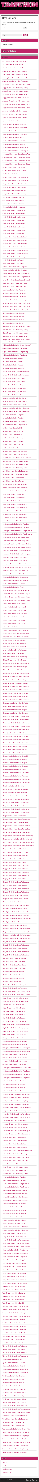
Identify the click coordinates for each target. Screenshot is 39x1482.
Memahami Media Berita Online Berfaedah (15, 676)
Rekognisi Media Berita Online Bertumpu (15, 1200)
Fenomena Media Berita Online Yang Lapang (16, 303)
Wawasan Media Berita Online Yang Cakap (15, 1439)
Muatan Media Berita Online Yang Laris (14, 988)
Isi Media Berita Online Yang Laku (13, 444)
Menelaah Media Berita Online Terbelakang (15, 773)
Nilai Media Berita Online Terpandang (14, 1021)
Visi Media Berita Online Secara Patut (14, 1389)
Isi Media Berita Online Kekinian (12, 431)
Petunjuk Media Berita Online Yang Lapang (15, 1154)
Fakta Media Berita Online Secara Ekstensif (16, 280)
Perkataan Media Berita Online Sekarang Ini (16, 1131)
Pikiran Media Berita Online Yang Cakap (15, 1174)
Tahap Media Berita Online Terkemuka (14, 1276)
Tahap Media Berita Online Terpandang (14, 1283)
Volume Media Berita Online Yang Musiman (16, 1409)
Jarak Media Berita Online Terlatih (13, 481)
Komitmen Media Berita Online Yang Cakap (16, 600)
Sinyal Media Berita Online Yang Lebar (14, 1256)
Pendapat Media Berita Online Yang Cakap (15, 1104)
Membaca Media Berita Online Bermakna (15, 713)
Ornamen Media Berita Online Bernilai (14, 1064)
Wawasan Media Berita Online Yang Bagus (15, 1432)
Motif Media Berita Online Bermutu (13, 978)
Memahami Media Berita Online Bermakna (15, 686)
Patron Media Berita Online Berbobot (13, 1081)
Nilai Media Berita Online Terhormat (13, 1011)
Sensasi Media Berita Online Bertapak (14, 1207)
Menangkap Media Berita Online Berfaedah (15, 729)
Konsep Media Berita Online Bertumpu (14, 613)
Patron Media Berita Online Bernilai (13, 1091)
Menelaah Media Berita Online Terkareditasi (16, 779)
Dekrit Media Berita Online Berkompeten (15, 250)
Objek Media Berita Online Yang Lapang (15, 1028)
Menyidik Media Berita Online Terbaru (14, 942)
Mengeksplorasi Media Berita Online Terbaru (16, 832)
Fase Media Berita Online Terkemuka (14, 293)
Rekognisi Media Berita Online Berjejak (14, 1190)
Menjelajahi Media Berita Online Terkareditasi (16, 918)
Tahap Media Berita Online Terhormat (14, 1273)
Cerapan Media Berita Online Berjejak (14, 184)
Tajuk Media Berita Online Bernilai (13, 1303)
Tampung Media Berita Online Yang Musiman (16, 1313)
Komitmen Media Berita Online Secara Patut (16, 590)
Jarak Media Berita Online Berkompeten (15, 471)
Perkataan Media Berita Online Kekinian (15, 1124)
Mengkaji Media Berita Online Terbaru (14, 879)
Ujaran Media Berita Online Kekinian (13, 1363)
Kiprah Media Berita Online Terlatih (13, 587)
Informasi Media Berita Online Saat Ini (14, 405)
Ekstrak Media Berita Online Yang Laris (14, 270)
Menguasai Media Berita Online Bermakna (15, 905)
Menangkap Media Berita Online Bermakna (15, 739)
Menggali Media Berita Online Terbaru (14, 862)
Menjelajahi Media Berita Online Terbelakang (16, 912)
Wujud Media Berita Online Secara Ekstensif (16, 1442)
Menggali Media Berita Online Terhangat (15, 869)
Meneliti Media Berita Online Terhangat (14, 792)
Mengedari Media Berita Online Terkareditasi (16, 826)
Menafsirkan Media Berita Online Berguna (15, 720)
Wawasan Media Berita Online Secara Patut (16, 1429)
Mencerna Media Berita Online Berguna (14, 746)
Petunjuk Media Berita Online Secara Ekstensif (17, 1150)
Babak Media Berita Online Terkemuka (14, 127)
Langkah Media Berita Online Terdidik (14, 640)
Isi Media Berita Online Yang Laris (13, 448)
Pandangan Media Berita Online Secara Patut (16, 1067)
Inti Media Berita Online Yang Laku (13, 415)
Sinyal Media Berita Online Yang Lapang (15, 1250)
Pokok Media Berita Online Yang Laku (14, 1177)
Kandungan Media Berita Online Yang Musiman (17, 531)
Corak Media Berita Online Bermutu (13, 217)
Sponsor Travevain (32, 1480)
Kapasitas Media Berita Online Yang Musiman (16, 544)
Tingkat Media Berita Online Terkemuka (14, 1349)
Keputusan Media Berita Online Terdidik (14, 557)
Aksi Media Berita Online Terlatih (12, 68)
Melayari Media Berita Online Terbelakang (15, 663)
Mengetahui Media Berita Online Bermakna (15, 859)
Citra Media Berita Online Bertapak (13, 200)
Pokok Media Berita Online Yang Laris (14, 1180)
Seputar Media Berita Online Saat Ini (13, 1223)
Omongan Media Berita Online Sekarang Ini (16, 1048)
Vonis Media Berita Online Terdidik (13, 1422)
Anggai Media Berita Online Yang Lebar (14, 94)
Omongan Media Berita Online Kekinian (14, 1041)
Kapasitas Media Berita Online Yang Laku (15, 537)
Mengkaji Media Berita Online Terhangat (15, 885)
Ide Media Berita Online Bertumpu (13, 368)
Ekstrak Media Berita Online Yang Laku (14, 267)
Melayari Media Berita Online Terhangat (14, 666)
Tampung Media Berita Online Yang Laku (15, 1306)
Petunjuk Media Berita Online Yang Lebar (15, 1160)
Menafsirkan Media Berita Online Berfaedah (16, 716)
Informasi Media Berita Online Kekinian (14, 401)
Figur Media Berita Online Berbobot (13, 313)
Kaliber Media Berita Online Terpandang (14, 521)
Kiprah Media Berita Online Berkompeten (15, 577)
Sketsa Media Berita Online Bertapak (14, 1263)
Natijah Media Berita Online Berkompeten (15, 998)
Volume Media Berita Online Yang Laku (14, 1402)
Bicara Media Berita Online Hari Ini (13, 137)
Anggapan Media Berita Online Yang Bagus (16, 101)
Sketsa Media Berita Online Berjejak (13, 1260)
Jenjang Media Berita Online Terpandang (15, 491)
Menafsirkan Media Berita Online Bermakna (16, 726)
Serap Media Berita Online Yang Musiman (15, 1240)
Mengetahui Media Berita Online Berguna (15, 852)
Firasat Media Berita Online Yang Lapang (15, 330)
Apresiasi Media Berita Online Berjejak (14, 111)
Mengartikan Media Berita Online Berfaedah (16, 802)
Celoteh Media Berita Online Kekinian (14, 170)
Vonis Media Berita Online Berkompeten (15, 1416)
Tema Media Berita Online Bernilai (13, 1343)
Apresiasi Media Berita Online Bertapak (14, 114)
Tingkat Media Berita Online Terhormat (14, 1346)
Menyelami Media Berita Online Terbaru (14, 925)
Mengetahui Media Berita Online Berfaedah (15, 849)
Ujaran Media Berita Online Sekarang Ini (15, 1369)
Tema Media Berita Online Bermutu (13, 1339)
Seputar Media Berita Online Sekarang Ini (15, 1227)
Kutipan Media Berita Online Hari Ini (13, 617)
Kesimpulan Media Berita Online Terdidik (15, 570)
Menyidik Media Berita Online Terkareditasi (15, 952)
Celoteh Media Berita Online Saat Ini (13, 174)
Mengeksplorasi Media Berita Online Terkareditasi (18, 842)
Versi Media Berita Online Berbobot (13, 1376)
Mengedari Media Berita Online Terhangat (15, 822)
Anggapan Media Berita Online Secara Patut (16, 98)
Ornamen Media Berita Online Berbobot (14, 1054)
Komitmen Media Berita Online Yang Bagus (16, 594)
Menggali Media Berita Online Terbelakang (15, 865)
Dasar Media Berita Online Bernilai (13, 233)
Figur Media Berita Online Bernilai (13, 323)
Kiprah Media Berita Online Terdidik (13, 584)
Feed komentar (7, 1469)
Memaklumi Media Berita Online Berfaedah (15, 690)
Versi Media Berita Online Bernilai (13, 1386)
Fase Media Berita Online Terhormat (13, 290)
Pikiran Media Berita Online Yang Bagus (15, 1167)
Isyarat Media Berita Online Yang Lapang (15, 461)
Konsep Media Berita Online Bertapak (14, 607)
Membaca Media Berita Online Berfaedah (15, 703)
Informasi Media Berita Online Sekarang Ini (15, 408)
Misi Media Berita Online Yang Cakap (14, 968)
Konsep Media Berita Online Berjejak (14, 603)
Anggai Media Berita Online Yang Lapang (15, 88)
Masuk (4, 1462)
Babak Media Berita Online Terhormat (14, 124)
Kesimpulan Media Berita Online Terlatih (15, 574)
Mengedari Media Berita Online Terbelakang (16, 819)
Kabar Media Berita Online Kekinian (13, 497)
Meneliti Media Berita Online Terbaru (13, 786)
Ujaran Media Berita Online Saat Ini (13, 1366)
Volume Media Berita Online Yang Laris (14, 1406)
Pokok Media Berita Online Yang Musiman (15, 1184)
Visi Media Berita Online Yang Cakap (14, 1399)
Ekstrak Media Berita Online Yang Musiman (16, 273)
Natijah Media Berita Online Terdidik (13, 1005)
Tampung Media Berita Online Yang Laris (15, 1310)
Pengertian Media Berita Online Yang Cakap (16, 1117)
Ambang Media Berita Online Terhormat (14, 71)
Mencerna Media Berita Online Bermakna (15, 753)
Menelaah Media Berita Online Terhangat (15, 776)
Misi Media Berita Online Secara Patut (14, 958)
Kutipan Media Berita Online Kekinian (14, 620)
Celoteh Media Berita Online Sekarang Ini (15, 177)
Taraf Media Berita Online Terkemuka (14, 1323)
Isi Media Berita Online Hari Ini (12, 428)
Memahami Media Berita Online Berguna (15, 680)
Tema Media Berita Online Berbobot (13, 1333)
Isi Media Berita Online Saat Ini (12, 434)
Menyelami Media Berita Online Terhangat (15, 932)
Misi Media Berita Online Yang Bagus (14, 961)
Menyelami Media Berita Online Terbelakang (16, 928)
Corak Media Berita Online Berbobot (13, 210)
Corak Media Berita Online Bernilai (13, 220)
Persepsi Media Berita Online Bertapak (14, 1140)
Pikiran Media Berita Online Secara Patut (15, 1164)
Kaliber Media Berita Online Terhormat (14, 511)
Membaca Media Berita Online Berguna (14, 706)
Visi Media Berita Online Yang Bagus (14, 1392)
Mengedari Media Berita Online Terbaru (14, 816)
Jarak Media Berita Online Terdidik (13, 477)
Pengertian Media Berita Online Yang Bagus (16, 1111)
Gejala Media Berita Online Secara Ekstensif (16, 345)
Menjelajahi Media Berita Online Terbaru (14, 908)
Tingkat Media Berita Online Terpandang (15, 1356)
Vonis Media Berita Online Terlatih (13, 1425)
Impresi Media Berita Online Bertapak (14, 388)
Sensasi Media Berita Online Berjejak (14, 1203)
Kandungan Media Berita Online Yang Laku (15, 524)
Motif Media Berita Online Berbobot (13, 971)
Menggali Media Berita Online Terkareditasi (15, 872)
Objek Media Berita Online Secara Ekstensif (16, 1024)
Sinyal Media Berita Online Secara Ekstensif (16, 1246)
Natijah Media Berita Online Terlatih (13, 1008)
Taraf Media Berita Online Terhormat (13, 1319)
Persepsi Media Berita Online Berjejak (14, 1137)
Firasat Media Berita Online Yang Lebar (14, 336)
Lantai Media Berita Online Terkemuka (14, 650)
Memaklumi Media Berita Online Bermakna (15, 700)
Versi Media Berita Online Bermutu (13, 1382)
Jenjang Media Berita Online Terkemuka (15, 487)
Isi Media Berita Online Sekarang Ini (13, 438)
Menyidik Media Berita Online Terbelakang (15, 945)
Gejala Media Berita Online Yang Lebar (14, 355)
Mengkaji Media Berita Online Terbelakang (15, 882)
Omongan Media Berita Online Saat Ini (14, 1044)
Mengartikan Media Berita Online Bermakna (16, 812)
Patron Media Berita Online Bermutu (13, 1087)
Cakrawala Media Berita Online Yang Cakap (16, 164)
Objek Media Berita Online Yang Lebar (14, 1034)
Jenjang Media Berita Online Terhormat (14, 484)
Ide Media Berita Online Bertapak (12, 362)
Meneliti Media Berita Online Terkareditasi (15, 796)
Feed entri (5, 1466)
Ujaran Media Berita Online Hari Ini (13, 1359)
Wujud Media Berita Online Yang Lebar (14, 1452)
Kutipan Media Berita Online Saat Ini (13, 623)
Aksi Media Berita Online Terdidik (12, 64)
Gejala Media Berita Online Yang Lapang (15, 348)
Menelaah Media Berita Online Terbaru (14, 769)
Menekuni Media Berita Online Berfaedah (15, 756)
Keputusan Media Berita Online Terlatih (14, 560)
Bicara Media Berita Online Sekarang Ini (15, 147)
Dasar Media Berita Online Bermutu (13, 230)
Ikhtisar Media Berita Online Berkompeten (15, 371)
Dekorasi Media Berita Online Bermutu (14, 243)
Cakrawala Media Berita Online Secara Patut (16, 154)
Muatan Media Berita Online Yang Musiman (16, 991)
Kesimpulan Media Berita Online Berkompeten (16, 564)
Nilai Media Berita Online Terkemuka (13, 1014)
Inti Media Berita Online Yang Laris (13, 418)
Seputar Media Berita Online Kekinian (14, 1220)
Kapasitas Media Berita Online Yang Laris (15, 541)
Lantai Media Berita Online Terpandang (14, 656)
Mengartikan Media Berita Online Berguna (15, 806)
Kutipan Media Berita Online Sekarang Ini (15, 627)
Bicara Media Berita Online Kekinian (13, 141)
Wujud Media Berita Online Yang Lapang (15, 1445)
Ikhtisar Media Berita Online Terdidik (13, 378)
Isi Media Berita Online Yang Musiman (14, 451)
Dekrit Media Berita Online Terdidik (13, 260)
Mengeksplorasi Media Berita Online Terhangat (17, 839)
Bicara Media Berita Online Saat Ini (13, 144)
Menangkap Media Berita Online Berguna (15, 733)
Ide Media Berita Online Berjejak (12, 358)
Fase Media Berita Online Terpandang (14, 300)
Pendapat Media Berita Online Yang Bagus (15, 1097)
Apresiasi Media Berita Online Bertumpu (15, 121)
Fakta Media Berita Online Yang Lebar (14, 286)
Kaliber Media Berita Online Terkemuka (14, 514)
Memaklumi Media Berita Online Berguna (15, 693)
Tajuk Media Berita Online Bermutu (13, 1300)
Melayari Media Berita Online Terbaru (14, 660)
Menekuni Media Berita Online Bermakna (15, 766)
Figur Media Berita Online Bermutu (13, 320)
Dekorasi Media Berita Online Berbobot (14, 237)
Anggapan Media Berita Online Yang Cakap (16, 107)
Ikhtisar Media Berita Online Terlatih (13, 381)
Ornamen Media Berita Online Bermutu (14, 1061)
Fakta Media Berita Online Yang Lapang (14, 283)
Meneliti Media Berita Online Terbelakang (15, 789)
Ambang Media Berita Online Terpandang (15, 81)
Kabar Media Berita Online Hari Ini (13, 494)
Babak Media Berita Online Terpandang (14, 134)
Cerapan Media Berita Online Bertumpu (14, 194)
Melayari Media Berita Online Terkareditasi (15, 670)
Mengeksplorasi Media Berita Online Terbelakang (17, 835)
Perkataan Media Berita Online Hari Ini (14, 1121)
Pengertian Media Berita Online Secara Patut (16, 1107)
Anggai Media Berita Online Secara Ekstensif (16, 84)
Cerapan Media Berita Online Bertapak (14, 187)
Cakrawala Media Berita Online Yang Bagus (16, 157)
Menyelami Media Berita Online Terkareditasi (16, 935)
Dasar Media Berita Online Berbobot (13, 224)
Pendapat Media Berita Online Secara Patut (16, 1094)
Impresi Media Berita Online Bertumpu (14, 395)
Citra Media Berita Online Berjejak (13, 197)
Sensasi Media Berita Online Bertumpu (14, 1213)
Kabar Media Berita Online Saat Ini (13, 501)
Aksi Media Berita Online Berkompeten (14, 61)
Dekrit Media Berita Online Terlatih (13, 263)
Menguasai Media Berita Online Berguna (15, 899)
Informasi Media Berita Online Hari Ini (14, 398)
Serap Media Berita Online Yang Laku (14, 1233)
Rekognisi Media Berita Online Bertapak (15, 1193)
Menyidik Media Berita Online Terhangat (15, 948)
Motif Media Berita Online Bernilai (13, 981)
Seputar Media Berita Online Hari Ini (13, 1217)
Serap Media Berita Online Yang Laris (14, 1237)
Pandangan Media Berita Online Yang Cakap (16, 1077)
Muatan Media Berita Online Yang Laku (14, 985)
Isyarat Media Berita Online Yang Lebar (14, 468)
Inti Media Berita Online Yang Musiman (14, 421)
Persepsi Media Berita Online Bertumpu (14, 1147)
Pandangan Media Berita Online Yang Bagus (16, 1071)
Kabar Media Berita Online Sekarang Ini (14, 504)
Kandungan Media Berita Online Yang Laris (15, 527)
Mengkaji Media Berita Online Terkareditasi (15, 889)
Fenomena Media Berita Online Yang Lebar (15, 310)
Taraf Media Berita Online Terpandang (14, 1329)
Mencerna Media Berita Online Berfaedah (15, 743)
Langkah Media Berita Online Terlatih (14, 643)
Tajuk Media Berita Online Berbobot (13, 1286)
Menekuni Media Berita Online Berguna (14, 759)
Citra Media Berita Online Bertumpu (13, 207)
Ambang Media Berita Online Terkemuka (15, 74)
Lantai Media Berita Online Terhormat (14, 647)
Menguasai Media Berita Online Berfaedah (15, 895)
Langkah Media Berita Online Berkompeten (15, 633)
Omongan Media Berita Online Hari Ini (14, 1038)
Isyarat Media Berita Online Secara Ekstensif (16, 458)
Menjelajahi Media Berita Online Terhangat (15, 915)
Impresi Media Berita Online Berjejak (13, 385)
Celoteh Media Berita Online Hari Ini (13, 167)
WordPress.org (7, 1472)
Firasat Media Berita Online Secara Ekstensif (16, 326)
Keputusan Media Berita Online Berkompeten (16, 550)
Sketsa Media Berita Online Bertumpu (14, 1270)
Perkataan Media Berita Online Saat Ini (14, 1127)
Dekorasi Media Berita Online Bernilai (14, 247)
